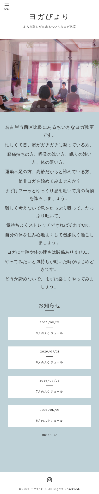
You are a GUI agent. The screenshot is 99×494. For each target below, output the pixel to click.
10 (82, 106)
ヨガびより (49, 16)
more (48, 435)
